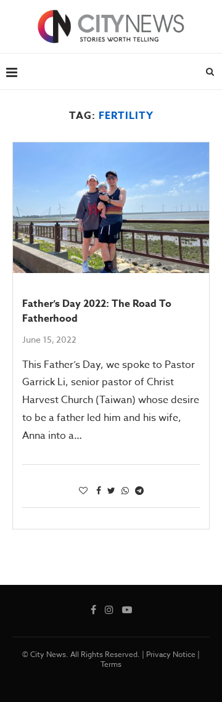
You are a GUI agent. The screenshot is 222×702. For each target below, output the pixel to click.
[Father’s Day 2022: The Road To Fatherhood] (111, 207)
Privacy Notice (170, 654)
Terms (111, 664)
